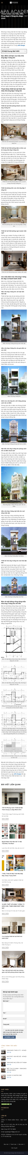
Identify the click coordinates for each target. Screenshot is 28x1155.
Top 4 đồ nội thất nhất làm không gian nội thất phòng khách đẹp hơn (13, 971)
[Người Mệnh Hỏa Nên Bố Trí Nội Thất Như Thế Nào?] (13, 831)
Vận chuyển (14, 1148)
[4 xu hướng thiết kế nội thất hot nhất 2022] (13, 928)
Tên (4, 1013)
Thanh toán (13, 1144)
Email (5, 1018)
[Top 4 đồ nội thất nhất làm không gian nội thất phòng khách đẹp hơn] (13, 962)
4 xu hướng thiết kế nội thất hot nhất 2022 (12, 937)
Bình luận (6, 1001)
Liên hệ (9, 1052)
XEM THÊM (5, 818)
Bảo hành (21, 1144)
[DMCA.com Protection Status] (5, 1104)
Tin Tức (3, 11)
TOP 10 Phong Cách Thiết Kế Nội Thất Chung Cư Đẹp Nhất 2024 (12, 808)
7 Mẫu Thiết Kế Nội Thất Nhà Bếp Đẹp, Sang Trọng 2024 (12, 874)
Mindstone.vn (20, 1153)
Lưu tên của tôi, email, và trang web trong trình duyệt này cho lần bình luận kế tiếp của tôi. (13, 1032)
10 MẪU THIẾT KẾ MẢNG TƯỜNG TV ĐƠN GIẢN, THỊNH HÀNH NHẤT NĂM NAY (13, 906)
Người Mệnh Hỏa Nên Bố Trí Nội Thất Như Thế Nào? (12, 842)
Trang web (6, 1024)
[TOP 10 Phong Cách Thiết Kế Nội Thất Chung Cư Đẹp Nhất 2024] (13, 800)
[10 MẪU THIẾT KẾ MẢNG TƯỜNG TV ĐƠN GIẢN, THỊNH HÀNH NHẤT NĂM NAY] (13, 894)
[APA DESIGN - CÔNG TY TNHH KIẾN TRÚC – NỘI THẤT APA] (14, 2)
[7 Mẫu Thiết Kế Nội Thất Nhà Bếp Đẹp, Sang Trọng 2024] (13, 863)
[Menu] (2, 2)
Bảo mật (6, 1144)
